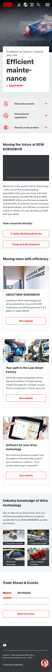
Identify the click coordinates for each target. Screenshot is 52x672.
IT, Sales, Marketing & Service (26, 233)
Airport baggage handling (37, 563)
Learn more (16, 85)
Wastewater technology (11, 563)
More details (26, 321)
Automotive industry (15, 543)
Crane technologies (39, 543)
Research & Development (26, 244)
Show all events (26, 613)
